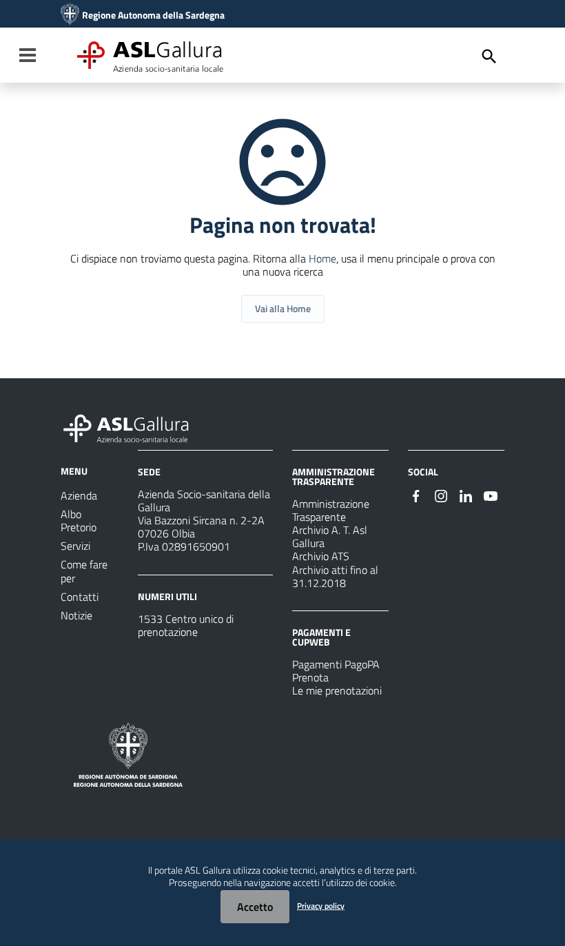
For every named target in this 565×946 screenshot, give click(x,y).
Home (322, 258)
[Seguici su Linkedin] (466, 494)
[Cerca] (489, 56)
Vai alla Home (283, 308)
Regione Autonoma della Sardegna (153, 15)
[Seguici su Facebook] (416, 494)
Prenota (310, 677)
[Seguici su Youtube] (490, 494)
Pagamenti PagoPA (336, 664)
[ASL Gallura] (70, 15)
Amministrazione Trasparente (330, 510)
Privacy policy (321, 905)
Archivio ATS (320, 556)
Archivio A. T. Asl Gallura (329, 536)
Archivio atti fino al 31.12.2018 (335, 576)
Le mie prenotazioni (337, 690)
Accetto (255, 906)
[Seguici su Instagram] (441, 494)
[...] (132, 426)
